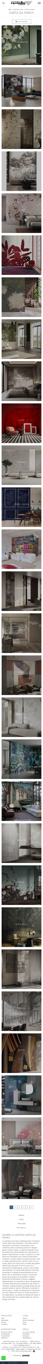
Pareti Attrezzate (28, 1320)
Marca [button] (21, 1215)
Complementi (5, 1336)
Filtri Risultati (22, 21)
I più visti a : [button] (21, 1228)
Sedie (24, 1324)
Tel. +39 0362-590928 (20, 1343)
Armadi (3, 1322)
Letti (2, 1318)
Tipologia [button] (21, 1223)
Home (9, 9)
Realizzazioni (27, 1338)
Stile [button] (21, 1219)
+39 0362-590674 (36, 1343)
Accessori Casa (18, 9)
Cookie (9, 1363)
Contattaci (26, 1334)
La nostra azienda (29, 1332)
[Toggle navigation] (39, 3)
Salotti (25, 1318)
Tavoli (25, 1322)
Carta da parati (30, 9)
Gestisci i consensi (20, 1363)
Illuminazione (5, 1334)
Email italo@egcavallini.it (22, 1345)
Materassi (4, 1338)
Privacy (3, 1363)
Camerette (4, 1320)
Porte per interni (6, 1332)
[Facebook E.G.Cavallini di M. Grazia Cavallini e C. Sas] (34, 1351)
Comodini (4, 1324)
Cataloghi (26, 1336)
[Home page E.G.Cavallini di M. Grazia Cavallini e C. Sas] (21, 3)
